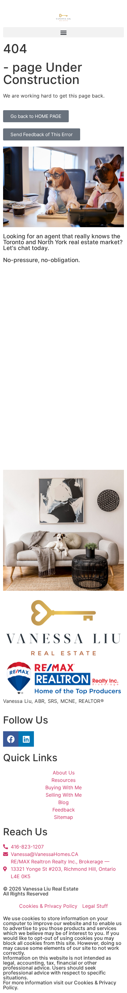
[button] (63, 32)
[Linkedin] (26, 739)
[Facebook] (10, 739)
